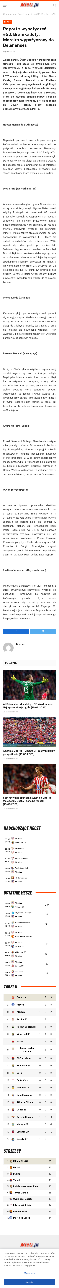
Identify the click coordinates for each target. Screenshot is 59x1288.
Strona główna (9, 14)
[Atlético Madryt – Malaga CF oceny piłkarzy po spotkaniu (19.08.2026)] (29, 732)
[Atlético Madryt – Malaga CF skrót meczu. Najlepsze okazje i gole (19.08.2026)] (29, 685)
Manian (20, 644)
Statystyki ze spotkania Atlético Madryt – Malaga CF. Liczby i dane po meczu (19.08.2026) (28, 801)
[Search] (54, 5)
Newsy (7, 22)
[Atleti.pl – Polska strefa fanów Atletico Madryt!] (29, 5)
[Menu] (5, 5)
